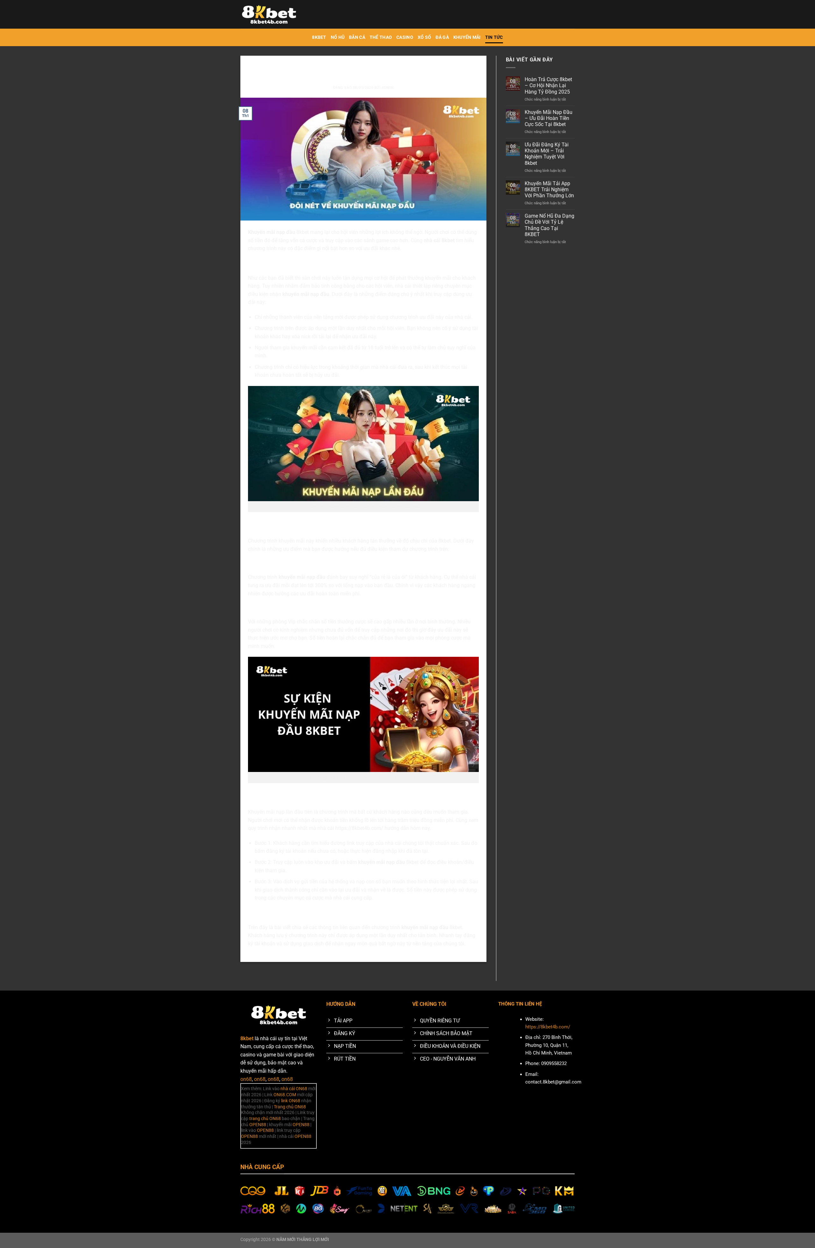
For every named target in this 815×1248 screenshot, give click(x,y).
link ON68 (290, 1101)
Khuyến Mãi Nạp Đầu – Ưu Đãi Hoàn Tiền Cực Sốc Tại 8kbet (548, 118)
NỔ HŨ (337, 37)
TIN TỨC (494, 37)
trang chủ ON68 (265, 1118)
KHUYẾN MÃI (467, 37)
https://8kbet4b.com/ (359, 828)
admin (388, 88)
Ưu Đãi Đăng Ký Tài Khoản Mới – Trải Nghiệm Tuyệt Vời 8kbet (547, 154)
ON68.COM (284, 1094)
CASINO (404, 37)
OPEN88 (257, 1124)
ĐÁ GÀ (442, 37)
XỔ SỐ (424, 37)
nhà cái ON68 (293, 1088)
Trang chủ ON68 (290, 1107)
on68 (246, 1079)
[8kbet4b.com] (272, 14)
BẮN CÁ (357, 37)
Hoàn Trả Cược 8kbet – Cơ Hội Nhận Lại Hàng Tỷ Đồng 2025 (548, 85)
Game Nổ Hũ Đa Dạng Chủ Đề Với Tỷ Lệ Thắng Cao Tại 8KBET (549, 225)
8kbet (319, 37)
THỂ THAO (381, 37)
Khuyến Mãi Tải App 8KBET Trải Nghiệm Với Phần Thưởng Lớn (549, 189)
